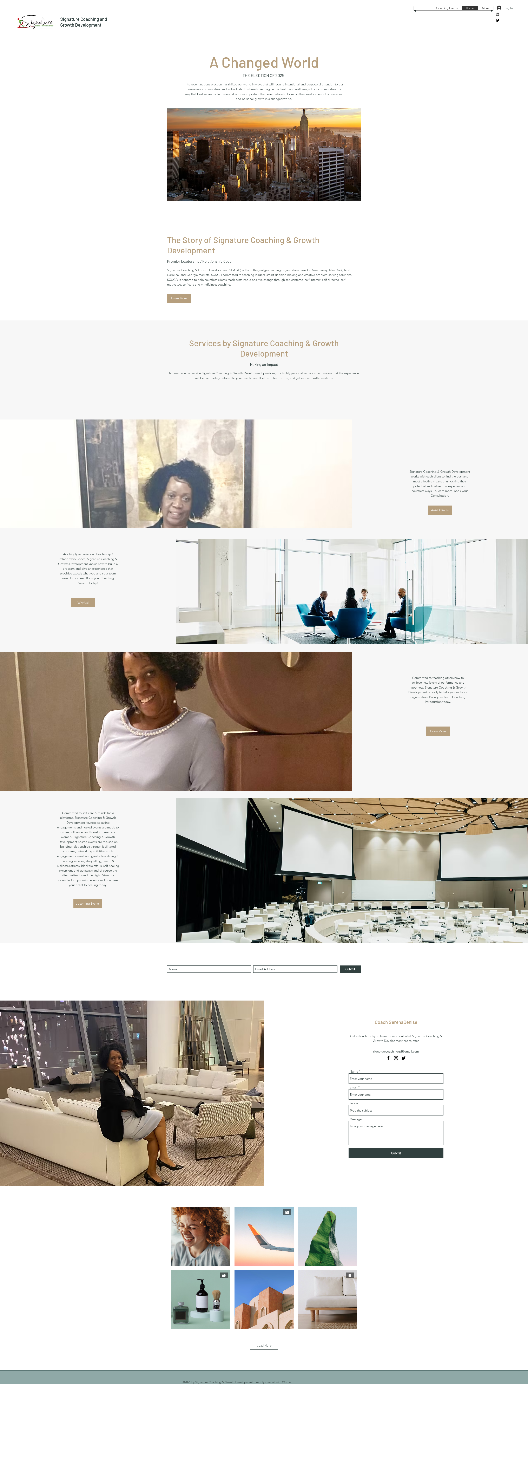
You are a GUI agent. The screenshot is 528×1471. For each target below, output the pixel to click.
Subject (355, 1103)
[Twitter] (498, 20)
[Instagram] (498, 14)
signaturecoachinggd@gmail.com (396, 1051)
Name (354, 1071)
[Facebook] (388, 1058)
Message (356, 1119)
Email (353, 1087)
